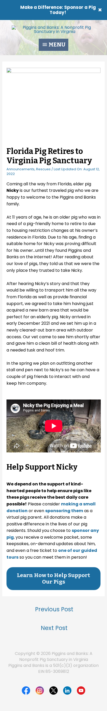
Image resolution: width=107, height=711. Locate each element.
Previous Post (54, 609)
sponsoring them (64, 511)
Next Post (54, 628)
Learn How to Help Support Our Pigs (53, 578)
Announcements (20, 169)
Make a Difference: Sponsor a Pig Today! (58, 10)
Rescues (43, 169)
